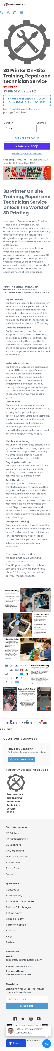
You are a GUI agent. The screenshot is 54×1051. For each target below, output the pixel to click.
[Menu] (21, 12)
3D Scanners (13, 845)
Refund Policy (14, 913)
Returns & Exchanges (18, 907)
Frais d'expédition (13, 109)
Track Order (13, 868)
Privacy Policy (14, 895)
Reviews (10, 942)
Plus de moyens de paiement (27, 153)
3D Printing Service (17, 839)
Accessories (13, 862)
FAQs (9, 936)
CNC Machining (15, 850)
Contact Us (12, 889)
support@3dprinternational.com (24, 959)
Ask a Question (23, 759)
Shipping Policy (15, 919)
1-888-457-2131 (23, 966)
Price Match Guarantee (20, 901)
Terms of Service (16, 924)
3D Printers (12, 833)
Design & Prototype (17, 856)
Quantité (41, 122)
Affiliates (11, 930)
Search (10, 874)
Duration (8, 122)
